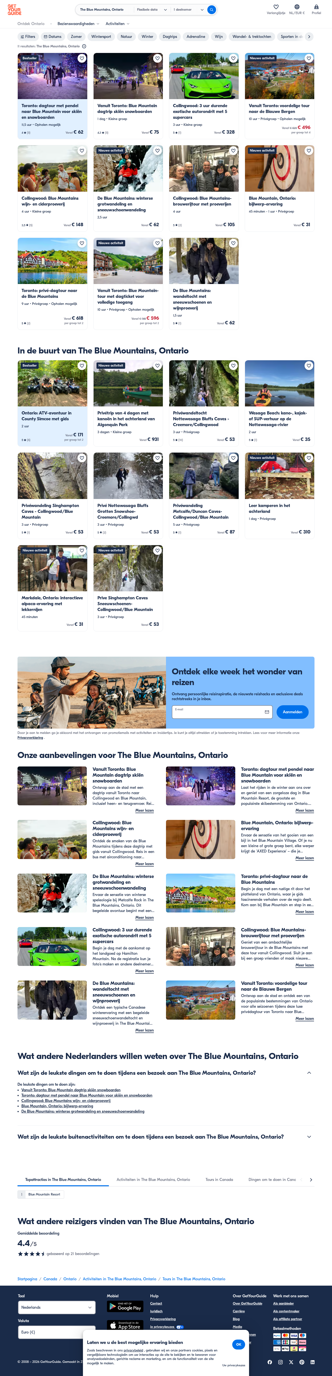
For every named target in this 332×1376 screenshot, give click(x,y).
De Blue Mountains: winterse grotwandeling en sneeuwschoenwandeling (82, 1111)
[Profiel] (316, 7)
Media (237, 1327)
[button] (52, 96)
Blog (236, 1319)
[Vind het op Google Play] (125, 1307)
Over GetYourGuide (247, 1303)
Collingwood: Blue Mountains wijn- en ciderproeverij (66, 1101)
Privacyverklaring (30, 738)
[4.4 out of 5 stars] (32, 1254)
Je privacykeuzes (162, 1327)
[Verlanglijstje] (276, 7)
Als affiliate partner (287, 1319)
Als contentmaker (286, 1311)
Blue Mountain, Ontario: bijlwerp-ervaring (57, 1106)
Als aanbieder (283, 1303)
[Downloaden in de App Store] (125, 1326)
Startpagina (27, 1279)
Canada (50, 1279)
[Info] (84, 46)
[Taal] (297, 7)
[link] (52, 96)
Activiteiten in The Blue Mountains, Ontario (119, 1279)
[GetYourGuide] (14, 9)
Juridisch (156, 1311)
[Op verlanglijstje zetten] (82, 58)
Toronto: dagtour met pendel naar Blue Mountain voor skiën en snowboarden (86, 1095)
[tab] (63, 1179)
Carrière (239, 1311)
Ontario (70, 1279)
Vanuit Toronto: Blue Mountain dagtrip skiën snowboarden (71, 1090)
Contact (156, 1303)
